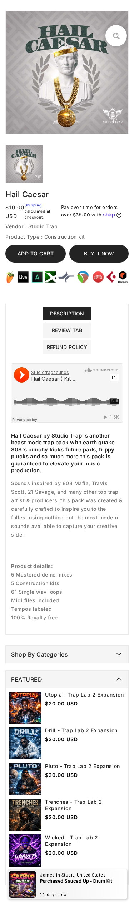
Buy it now (99, 253)
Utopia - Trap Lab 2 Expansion (84, 695)
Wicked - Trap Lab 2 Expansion (71, 840)
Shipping (33, 205)
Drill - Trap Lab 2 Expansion (81, 730)
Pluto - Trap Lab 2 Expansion (82, 766)
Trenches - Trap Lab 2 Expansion (73, 805)
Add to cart (36, 253)
